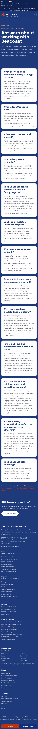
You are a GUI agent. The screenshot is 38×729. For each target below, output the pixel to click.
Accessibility (34, 719)
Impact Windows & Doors (8, 571)
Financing (4, 703)
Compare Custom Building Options (11, 624)
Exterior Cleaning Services (9, 596)
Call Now (10, 726)
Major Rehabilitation (7, 678)
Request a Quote (28, 726)
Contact (3, 708)
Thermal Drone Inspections (9, 569)
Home (3, 25)
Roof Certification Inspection (9, 559)
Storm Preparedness (7, 561)
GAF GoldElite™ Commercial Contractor (13, 541)
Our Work (4, 696)
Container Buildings (7, 632)
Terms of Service (15, 719)
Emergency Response (7, 564)
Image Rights (25, 719)
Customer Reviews (6, 701)
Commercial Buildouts (7, 680)
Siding (3, 586)
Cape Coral (23, 656)
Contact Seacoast (10, 513)
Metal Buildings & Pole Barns (9, 636)
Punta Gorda (23, 660)
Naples (3, 656)
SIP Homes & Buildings (7, 627)
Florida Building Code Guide (9, 683)
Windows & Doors (6, 591)
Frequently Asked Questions (9, 698)
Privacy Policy (4, 719)
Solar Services (5, 599)
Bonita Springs (5, 658)
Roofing (3, 582)
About (3, 706)
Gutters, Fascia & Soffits (8, 589)
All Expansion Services (8, 609)
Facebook (4, 546)
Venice (3, 660)
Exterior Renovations (7, 594)
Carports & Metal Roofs (8, 639)
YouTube (17, 546)
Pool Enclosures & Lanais (8, 611)
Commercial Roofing (7, 584)
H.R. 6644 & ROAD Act (7, 685)
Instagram (11, 546)
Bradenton (23, 658)
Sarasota (22, 653)
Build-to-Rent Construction (9, 675)
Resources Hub (5, 673)
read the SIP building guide (17, 488)
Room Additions (6, 614)
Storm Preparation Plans (8, 557)
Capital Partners (6, 688)
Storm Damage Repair (7, 566)
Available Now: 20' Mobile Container (12, 634)
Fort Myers (4, 653)
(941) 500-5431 (9, 1)
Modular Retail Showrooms (9, 629)
